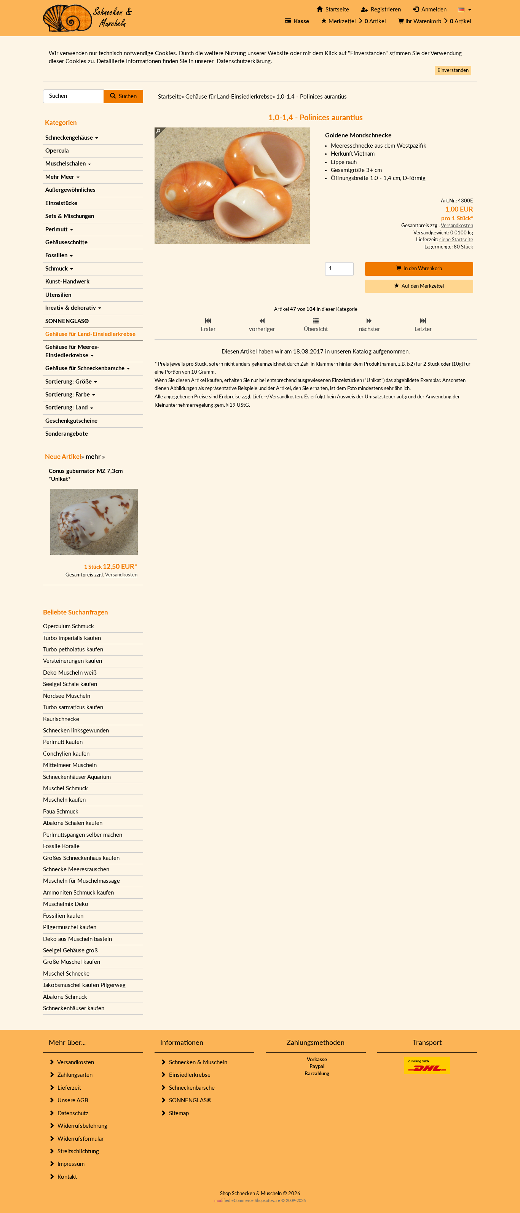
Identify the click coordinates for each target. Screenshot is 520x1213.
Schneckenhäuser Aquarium (77, 777)
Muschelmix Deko (65, 904)
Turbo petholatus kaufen (73, 650)
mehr (93, 457)
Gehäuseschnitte (66, 242)
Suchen (126, 96)
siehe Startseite (456, 239)
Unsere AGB (71, 1100)
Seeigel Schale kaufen (70, 684)
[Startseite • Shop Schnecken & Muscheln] (87, 18)
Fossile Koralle (61, 846)
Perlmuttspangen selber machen (82, 835)
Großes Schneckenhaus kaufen (81, 858)
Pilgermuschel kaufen (69, 927)
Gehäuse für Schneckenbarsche (85, 368)
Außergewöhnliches (70, 190)
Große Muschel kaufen (71, 962)
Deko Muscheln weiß (70, 673)
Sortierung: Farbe (68, 395)
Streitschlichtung (76, 1151)
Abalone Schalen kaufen (72, 823)
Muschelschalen (66, 164)
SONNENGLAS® (67, 321)
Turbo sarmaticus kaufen (73, 707)
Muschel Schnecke (66, 974)
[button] (464, 10)
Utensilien (58, 295)
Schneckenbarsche (190, 1088)
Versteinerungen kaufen (72, 661)
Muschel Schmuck (65, 788)
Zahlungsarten (73, 1075)
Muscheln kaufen (64, 800)
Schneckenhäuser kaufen (73, 1008)
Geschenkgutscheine (71, 421)
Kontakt (65, 1177)
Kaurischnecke (61, 719)
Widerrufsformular (79, 1139)
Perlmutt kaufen (63, 742)
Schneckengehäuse (69, 138)
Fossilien (57, 255)
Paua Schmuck (60, 812)
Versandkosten (121, 575)
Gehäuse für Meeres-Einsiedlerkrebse (72, 351)
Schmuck (57, 269)
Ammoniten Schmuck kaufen (78, 893)
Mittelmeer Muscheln (70, 765)
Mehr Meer (60, 177)
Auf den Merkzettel (421, 286)
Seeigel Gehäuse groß (70, 951)
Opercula (57, 151)
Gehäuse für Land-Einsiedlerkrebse (90, 334)
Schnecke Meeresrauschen (76, 869)
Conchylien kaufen (66, 754)
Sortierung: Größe (69, 382)
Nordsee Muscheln (66, 696)
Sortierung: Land (67, 408)
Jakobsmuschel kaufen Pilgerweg (84, 985)
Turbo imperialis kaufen (72, 638)
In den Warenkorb (421, 268)
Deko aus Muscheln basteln (77, 939)
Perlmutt (57, 229)
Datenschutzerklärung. (244, 61)
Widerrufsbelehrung (80, 1126)
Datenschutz (71, 1113)
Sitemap (177, 1113)
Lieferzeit (67, 1088)
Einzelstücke (61, 203)
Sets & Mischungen (69, 216)
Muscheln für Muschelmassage (81, 881)
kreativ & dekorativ (71, 308)
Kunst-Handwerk (67, 282)
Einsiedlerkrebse (188, 1075)
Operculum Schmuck (68, 626)
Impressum (69, 1164)
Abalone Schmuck (65, 997)
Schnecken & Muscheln (196, 1062)
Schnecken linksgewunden (76, 731)
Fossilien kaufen (63, 916)
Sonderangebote (66, 434)
